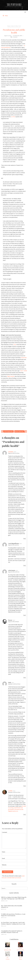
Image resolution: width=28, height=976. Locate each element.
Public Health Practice (14, 26)
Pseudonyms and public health (14, 31)
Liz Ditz (13, 116)
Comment (4, 832)
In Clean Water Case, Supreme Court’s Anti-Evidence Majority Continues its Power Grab (13, 923)
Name (3, 852)
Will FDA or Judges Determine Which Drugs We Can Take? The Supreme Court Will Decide (13, 898)
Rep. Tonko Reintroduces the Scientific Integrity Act (11, 906)
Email (3, 858)
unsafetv (10, 451)
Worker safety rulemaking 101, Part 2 (21, 431)
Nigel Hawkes (10, 376)
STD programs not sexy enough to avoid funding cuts (9, 431)
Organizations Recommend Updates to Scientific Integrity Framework (11, 931)
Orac (15, 344)
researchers (24, 357)
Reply (25, 538)
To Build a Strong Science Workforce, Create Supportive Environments (13, 914)
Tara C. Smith (23, 370)
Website (4, 864)
